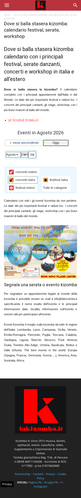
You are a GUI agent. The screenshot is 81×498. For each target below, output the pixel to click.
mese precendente (26, 142)
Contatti (38, 474)
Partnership (22, 474)
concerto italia (25, 180)
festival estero (25, 187)
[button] (75, 5)
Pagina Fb (35, 482)
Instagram (40, 486)
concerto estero (26, 172)
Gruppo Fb (51, 482)
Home (7, 14)
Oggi (55, 142)
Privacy (50, 474)
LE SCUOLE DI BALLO (23, 120)
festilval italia (59, 180)
